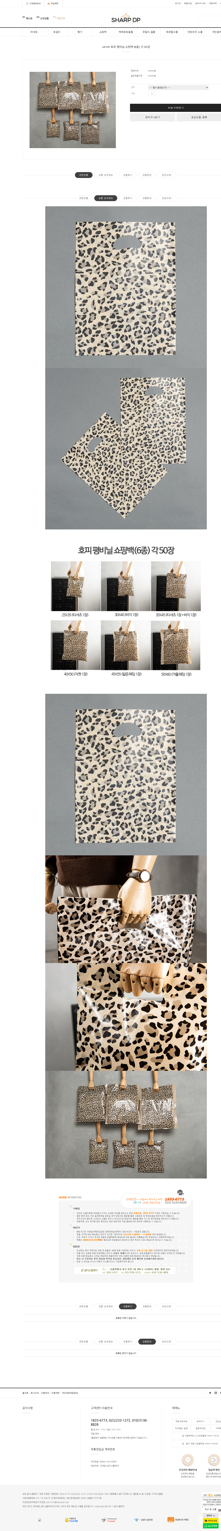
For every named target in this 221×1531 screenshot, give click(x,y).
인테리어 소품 (195, 32)
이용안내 (46, 1393)
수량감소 (162, 93)
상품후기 (127, 175)
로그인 (178, 3)
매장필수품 (172, 32)
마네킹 (33, 32)
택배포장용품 (126, 32)
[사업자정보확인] (58, 1498)
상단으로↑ (167, 175)
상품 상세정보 (106, 175)
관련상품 (83, 175)
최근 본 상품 (210, 1509)
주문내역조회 (181, 1421)
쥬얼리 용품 (149, 32)
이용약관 (56, 1393)
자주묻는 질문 (181, 1428)
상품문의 (147, 175)
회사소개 (35, 1393)
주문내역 (213, 3)
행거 (80, 32)
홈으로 (26, 1393)
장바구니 (200, 3)
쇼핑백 (103, 32)
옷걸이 (56, 32)
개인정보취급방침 (70, 1393)
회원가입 (188, 3)
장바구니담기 (152, 117)
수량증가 (158, 93)
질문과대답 (201, 1428)
